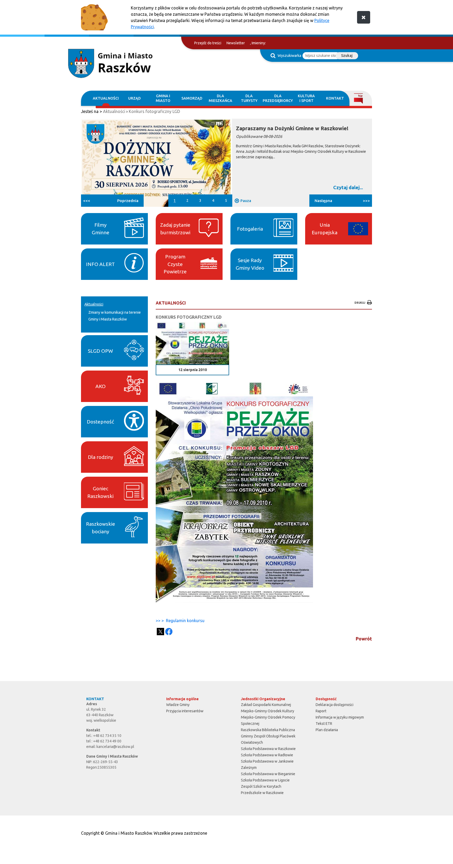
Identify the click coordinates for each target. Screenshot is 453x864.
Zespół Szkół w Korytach (261, 786)
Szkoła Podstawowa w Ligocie (265, 780)
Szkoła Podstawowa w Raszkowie (268, 749)
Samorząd (191, 98)
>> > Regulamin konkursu (180, 620)
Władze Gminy (178, 705)
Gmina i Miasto (163, 98)
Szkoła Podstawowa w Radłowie (267, 755)
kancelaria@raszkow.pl (115, 747)
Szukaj (347, 55)
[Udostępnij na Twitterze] (160, 631)
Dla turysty (249, 98)
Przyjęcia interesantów (184, 711)
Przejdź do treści (207, 43)
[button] (112, 200)
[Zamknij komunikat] (363, 17)
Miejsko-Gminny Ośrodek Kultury (267, 711)
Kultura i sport (306, 98)
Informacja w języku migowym (340, 717)
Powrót (364, 638)
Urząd (134, 98)
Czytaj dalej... (348, 187)
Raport (321, 711)
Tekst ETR (324, 723)
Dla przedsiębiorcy (278, 98)
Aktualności (106, 98)
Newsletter (235, 43)
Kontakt (335, 98)
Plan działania (327, 730)
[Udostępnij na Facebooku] (168, 631)
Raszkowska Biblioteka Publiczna (268, 730)
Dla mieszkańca (220, 98)
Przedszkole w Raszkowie (262, 793)
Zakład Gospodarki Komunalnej (266, 705)
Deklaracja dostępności (334, 705)
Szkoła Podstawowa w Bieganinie (268, 774)
